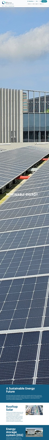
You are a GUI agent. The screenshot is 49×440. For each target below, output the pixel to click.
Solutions (6, 6)
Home (3, 6)
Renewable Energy (11, 6)
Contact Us (44, 1)
